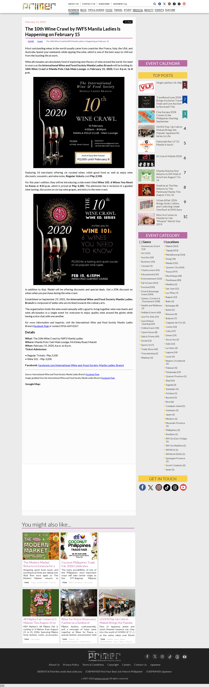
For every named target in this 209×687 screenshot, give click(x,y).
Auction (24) (147, 257)
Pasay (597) (171, 271)
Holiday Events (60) (151, 312)
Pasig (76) (171, 258)
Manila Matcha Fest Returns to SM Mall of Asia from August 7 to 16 (168, 175)
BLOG (83, 9)
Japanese (155, 664)
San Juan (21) (172, 288)
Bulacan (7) (171, 318)
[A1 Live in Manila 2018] (146, 165)
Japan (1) (170, 414)
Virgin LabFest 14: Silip (169, 82)
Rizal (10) (170, 380)
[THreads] (179, 5)
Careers (126, 664)
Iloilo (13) (170, 343)
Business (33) (148, 261)
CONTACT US (88, 4)
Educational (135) (150, 274)
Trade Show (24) (149, 349)
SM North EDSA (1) (175, 454)
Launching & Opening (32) (148, 322)
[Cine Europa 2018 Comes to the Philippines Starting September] (146, 121)
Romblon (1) (172, 434)
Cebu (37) (171, 331)
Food (116, 639)
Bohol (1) (170, 309)
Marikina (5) (171, 284)
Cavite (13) (171, 326)
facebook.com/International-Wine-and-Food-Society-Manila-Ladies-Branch (81, 365)
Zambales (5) (172, 389)
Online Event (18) (150, 328)
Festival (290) (148, 287)
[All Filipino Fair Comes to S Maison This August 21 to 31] (41, 615)
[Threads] (175, 490)
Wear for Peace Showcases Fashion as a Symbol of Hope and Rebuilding (78, 622)
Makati (72, 639)
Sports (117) (147, 345)
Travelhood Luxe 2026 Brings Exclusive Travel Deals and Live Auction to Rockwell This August (169, 103)
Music (122, 639)
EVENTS (159, 9)
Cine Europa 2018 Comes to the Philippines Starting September (167, 116)
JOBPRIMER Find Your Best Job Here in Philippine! (114, 671)
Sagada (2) (171, 384)
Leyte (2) (170, 356)
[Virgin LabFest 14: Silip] (146, 92)
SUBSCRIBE (104, 4)
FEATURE (170, 9)
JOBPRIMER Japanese (159, 671)
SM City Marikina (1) (176, 445)
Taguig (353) (172, 250)
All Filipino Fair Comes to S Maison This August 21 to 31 (39, 622)
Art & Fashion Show (70, 642)
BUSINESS (73, 9)
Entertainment (106, 642)
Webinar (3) (147, 357)
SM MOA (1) (172, 449)
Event (40, 41)
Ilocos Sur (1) (172, 339)
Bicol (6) (170, 401)
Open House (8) (149, 332)
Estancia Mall (42, 582)
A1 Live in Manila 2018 (169, 156)
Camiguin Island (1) (175, 406)
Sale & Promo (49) (150, 336)
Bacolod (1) (171, 397)
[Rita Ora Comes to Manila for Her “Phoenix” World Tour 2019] (146, 224)
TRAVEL (118, 9)
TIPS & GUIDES (96, 9)
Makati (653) (172, 246)
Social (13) (146, 340)
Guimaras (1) (172, 410)
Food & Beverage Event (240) (150, 293)
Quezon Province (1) (176, 376)
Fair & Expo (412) (149, 282)
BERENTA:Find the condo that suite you (59, 671)
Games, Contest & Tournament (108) (150, 300)
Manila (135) (172, 263)
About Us (54, 664)
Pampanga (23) (173, 372)
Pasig (33, 582)
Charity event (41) (150, 270)
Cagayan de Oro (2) (175, 322)
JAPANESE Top (120, 4)
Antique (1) (171, 393)
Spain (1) (170, 469)
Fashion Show (84, 642)
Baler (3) (170, 301)
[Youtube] (184, 4)
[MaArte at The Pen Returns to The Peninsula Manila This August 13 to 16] (146, 195)
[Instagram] (169, 4)
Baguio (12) (171, 297)
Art (77, 639)
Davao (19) (171, 335)
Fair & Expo (88, 582)
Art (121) (145, 253)
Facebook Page (41, 325)
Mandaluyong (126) (175, 254)
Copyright (113, 664)
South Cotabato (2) (175, 465)
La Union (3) (172, 348)
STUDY (127, 9)
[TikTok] (174, 5)
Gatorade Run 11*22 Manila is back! (167, 143)
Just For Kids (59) (150, 316)
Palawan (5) (171, 367)
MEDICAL (138, 9)
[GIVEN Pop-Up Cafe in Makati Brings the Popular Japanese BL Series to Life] (117, 615)
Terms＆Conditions (93, 664)
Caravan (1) (147, 265)
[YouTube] (184, 656)
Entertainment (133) (151, 278)
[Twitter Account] (164, 4)
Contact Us (140, 664)
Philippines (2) (173, 430)
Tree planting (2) (149, 353)
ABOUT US (73, 4)
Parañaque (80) (173, 280)
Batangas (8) (172, 305)
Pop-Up (52, 582)
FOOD (109, 9)
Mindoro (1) (171, 418)
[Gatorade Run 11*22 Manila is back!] (146, 151)
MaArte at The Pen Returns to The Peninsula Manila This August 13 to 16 (168, 190)
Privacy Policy (71, 664)
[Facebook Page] (159, 4)
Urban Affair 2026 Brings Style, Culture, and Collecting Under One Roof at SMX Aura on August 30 (169, 206)
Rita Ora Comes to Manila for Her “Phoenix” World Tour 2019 (168, 219)
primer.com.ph (102, 678)
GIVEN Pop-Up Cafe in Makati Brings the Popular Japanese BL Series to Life (116, 622)
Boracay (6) (171, 314)
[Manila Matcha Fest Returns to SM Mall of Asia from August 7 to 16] (146, 180)
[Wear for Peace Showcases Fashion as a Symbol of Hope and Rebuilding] (79, 615)
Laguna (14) (171, 352)
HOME (31, 41)
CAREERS (74, 13)
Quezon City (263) (175, 267)
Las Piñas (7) (172, 292)
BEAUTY (148, 9)
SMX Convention (75, 582)
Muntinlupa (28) (174, 275)
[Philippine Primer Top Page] (39, 12)
